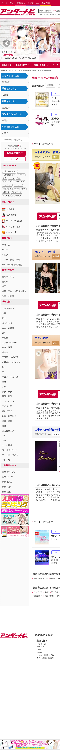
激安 (4, 178)
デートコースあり (10, 455)
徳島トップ (7, 65)
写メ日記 (54, 592)
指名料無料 (49, 596)
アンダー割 (37, 592)
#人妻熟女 (7, 196)
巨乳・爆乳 (7, 396)
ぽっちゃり (7, 323)
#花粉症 (6, 192)
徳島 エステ (7, 482)
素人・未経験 (8, 328)
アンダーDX (33, 3)
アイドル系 (7, 406)
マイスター (7, 185)
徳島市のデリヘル (40, 579)
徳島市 (5, 281)
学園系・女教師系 (10, 357)
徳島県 (48, 10)
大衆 (4, 386)
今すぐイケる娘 (13, 226)
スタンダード (8, 308)
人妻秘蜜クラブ (9, 175)
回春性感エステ (9, 431)
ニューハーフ (19, 182)
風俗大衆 (46, 3)
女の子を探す (39, 65)
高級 (4, 382)
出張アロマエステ (10, 171)
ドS (3, 435)
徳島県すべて (8, 276)
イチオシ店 (11, 232)
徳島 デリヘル (8, 472)
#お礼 (9, 189)
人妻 (18, 178)
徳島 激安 (6, 492)
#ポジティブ (16, 192)
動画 (46, 592)
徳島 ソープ (7, 477)
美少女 (5, 352)
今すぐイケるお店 (14, 221)
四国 (41, 10)
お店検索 (10, 209)
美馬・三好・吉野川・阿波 (14, 291)
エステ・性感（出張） (12, 259)
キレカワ (6, 460)
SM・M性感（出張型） (12, 264)
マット (5, 372)
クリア (14, 158)
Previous (6, 43)
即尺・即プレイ (9, 416)
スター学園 (7, 54)
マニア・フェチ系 (10, 377)
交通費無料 (37, 596)
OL (3, 367)
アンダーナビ (7, 3)
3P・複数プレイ (9, 450)
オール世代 (7, 445)
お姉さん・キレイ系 (11, 362)
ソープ (11, 178)
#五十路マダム (20, 189)
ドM (4, 440)
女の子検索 (11, 215)
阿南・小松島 (8, 296)
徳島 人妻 (6, 487)
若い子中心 (7, 411)
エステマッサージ (10, 342)
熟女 (4, 318)
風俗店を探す (21, 65)
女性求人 (21, 3)
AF (10, 182)
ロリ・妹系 (7, 347)
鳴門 (4, 286)
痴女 (4, 426)
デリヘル (21, 175)
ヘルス (5, 255)
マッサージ (18, 185)
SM (3, 333)
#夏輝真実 (17, 196)
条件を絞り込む (15, 153)
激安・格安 (7, 391)
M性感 (5, 337)
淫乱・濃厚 (7, 421)
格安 (4, 182)
